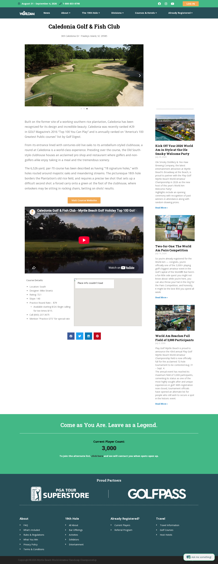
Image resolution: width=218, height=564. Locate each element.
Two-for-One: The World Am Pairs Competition (173, 248)
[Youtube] (172, 4)
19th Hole (72, 518)
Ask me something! (201, 557)
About (64, 12)
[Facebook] (159, 4)
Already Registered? (125, 518)
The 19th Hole (90, 12)
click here (97, 455)
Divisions (116, 12)
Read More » (161, 207)
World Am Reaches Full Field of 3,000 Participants (174, 338)
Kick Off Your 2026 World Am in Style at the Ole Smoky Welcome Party (174, 150)
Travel (160, 518)
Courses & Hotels (145, 12)
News (47, 12)
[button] (28, 75)
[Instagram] (166, 4)
